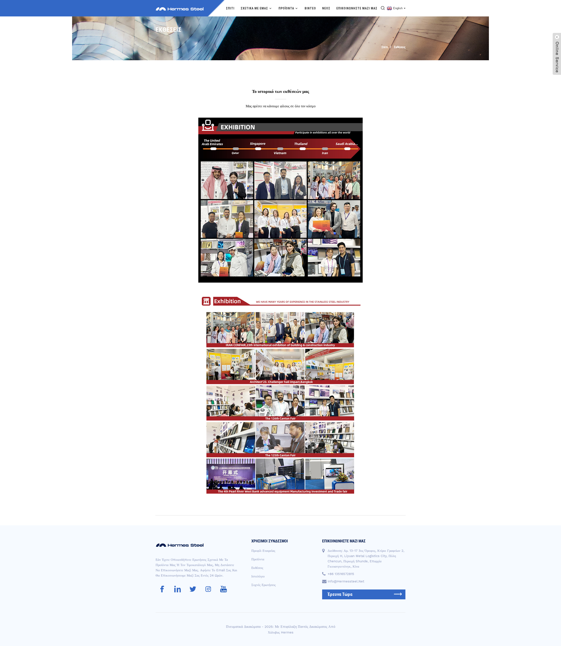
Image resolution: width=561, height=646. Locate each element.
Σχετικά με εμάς (254, 8)
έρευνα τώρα (340, 594)
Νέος (326, 8)
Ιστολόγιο (258, 576)
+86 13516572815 (341, 574)
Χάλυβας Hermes (280, 632)
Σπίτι (230, 8)
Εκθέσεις (399, 47)
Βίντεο (310, 8)
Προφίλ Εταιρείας (263, 551)
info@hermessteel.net (346, 581)
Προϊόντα (286, 8)
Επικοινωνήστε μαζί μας (356, 8)
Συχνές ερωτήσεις (263, 585)
